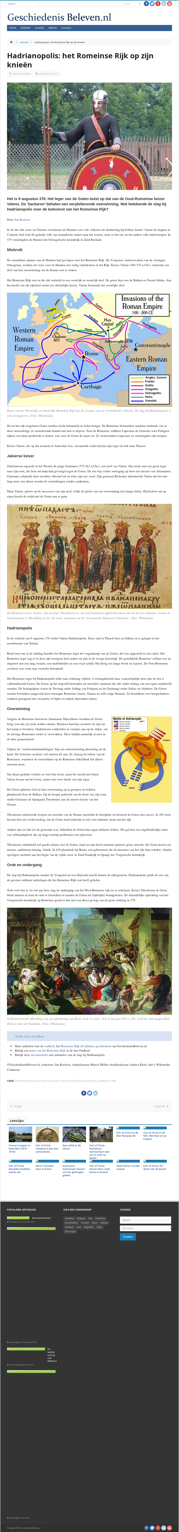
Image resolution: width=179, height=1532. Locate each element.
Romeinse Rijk (70, 1046)
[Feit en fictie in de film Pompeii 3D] (128, 1128)
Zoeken (128, 1236)
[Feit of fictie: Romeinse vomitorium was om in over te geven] (101, 1134)
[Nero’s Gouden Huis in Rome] (47, 1161)
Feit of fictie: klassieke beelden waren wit (19, 1169)
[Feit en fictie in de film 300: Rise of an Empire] (155, 1128)
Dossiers (66, 27)
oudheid (49, 1046)
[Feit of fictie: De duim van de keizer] (155, 1161)
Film (90, 1218)
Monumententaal (41, 1217)
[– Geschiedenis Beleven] (59, 17)
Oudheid (26, 73)
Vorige (16, 1106)
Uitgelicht (89, 1227)
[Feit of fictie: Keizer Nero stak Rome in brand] (101, 1161)
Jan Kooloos (22, 219)
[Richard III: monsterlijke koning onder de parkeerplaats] (31, 1371)
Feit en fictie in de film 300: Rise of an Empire (155, 1136)
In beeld (39, 27)
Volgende (160, 1106)
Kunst (95, 1222)
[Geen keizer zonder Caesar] (128, 1161)
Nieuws (52, 27)
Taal (78, 1227)
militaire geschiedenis (98, 1046)
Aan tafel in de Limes (72, 1147)
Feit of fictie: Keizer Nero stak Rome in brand (100, 1169)
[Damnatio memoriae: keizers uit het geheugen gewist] (74, 1161)
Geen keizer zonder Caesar (128, 1167)
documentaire (40, 1055)
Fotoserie (100, 1218)
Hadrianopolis (24, 1080)
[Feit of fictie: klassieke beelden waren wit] (20, 1161)
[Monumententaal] (18, 1218)
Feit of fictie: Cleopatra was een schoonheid (47, 1148)
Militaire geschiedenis (69, 1080)
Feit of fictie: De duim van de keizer (154, 1167)
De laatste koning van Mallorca (52, 1354)
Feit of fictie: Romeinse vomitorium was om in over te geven (99, 1152)
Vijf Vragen (70, 1231)
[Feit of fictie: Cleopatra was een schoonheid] (47, 1134)
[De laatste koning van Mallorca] (26, 1349)
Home (12, 27)
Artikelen (25, 27)
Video (99, 1227)
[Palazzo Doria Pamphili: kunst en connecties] (31, 1228)
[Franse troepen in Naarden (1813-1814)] (20, 1134)
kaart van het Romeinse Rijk (47, 1050)
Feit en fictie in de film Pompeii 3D (127, 1134)
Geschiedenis (71, 1222)
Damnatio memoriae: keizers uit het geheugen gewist (74, 1170)
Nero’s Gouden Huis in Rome (44, 1167)
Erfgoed (81, 1218)
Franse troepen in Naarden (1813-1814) (19, 1148)
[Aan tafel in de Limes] (74, 1134)
